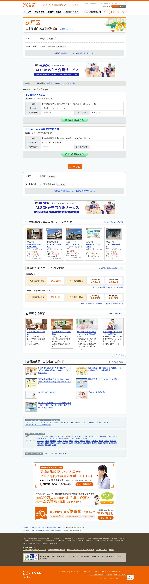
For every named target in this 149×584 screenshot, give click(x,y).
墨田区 (73, 436)
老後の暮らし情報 (101, 550)
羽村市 (105, 443)
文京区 (62, 436)
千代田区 (92, 423)
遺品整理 (91, 550)
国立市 (47, 443)
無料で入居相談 (54, 12)
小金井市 (95, 441)
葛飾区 (78, 438)
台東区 (68, 436)
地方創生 (51, 550)
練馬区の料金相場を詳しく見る (112, 268)
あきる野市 (113, 443)
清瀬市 (71, 443)
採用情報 (109, 575)
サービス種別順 (68, 83)
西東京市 (40, 445)
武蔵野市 (53, 441)
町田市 (88, 441)
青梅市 (65, 441)
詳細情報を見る (76, 120)
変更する (52, 39)
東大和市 (65, 443)
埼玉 (51, 453)
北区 (50, 438)
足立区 (49, 423)
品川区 (85, 436)
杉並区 (39, 438)
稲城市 (100, 443)
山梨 (66, 453)
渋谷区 (109, 436)
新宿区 (56, 436)
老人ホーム (42, 550)
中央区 (47, 436)
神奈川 (61, 453)
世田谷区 (42, 423)
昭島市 (76, 441)
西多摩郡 (48, 445)
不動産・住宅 (27, 550)
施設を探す (39, 12)
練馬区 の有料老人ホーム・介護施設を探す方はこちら (75, 53)
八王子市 (40, 441)
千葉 (56, 453)
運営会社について (120, 575)
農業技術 (111, 550)
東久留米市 (78, 443)
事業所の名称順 (53, 83)
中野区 (84, 423)
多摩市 (94, 443)
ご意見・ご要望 (87, 571)
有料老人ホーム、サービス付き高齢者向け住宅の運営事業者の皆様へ (74, 498)
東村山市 (113, 441)
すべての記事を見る (116, 362)
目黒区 (90, 436)
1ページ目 (74, 166)
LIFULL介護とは (63, 571)
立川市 (47, 441)
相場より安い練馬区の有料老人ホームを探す (107, 287)
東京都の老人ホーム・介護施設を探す (38, 425)
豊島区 (77, 423)
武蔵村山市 (87, 443)
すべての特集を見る (116, 313)
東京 (46, 453)
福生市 (52, 443)
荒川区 (55, 438)
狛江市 (58, 443)
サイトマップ (122, 3)
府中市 (71, 441)
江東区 (106, 423)
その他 (54, 445)
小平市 (101, 441)
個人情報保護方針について (117, 571)
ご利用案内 (114, 3)
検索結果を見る (67, 29)
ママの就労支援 (60, 550)
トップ (28, 12)
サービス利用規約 (100, 571)
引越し (35, 550)
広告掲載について (105, 3)
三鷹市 (59, 441)
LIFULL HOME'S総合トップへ (92, 3)
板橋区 (99, 423)
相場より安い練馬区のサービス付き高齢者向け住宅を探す (102, 303)
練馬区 (63, 423)
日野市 (106, 441)
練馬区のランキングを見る (113, 222)
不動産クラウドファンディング (77, 550)
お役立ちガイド (71, 12)
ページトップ (130, 578)
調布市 (82, 441)
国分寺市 (40, 443)
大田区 (56, 423)
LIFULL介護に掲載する (96, 575)
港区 (51, 436)
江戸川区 (70, 423)
